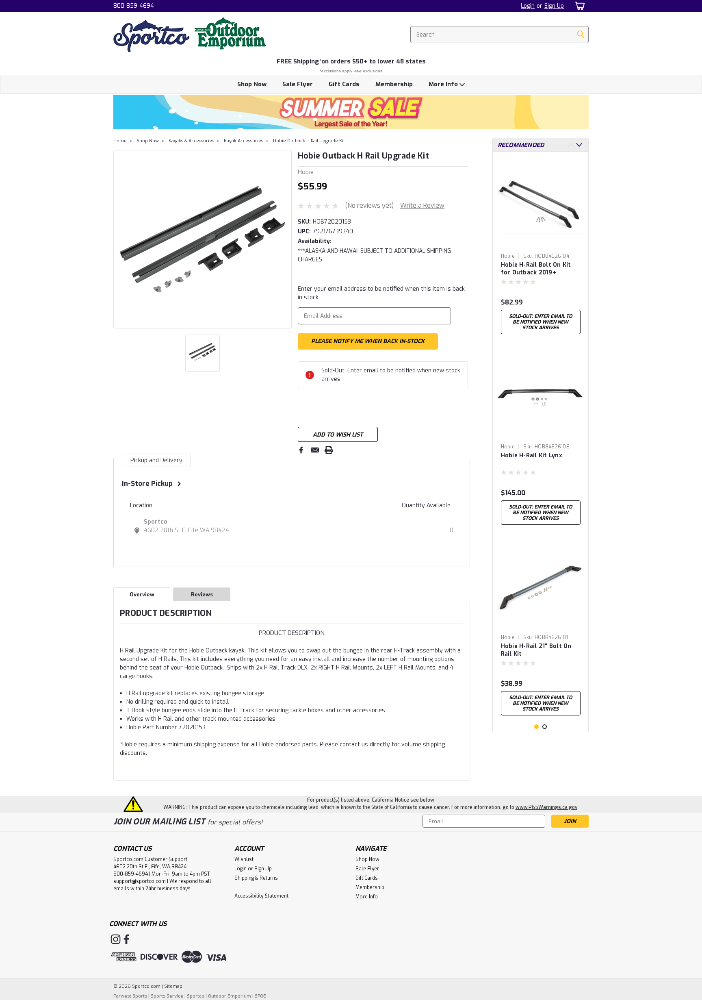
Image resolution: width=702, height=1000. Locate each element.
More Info (444, 84)
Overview (142, 594)
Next (284, 239)
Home (120, 141)
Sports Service (167, 996)
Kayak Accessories (243, 141)
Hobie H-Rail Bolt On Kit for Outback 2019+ (536, 268)
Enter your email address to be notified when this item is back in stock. (381, 293)
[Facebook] (301, 450)
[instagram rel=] (115, 939)
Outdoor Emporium (229, 996)
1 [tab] (536, 726)
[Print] (329, 450)
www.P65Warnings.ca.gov (546, 807)
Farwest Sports (130, 996)
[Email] (315, 450)
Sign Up (554, 6)
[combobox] (499, 34)
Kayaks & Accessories (191, 141)
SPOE (260, 996)
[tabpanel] (541, 248)
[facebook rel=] (126, 939)
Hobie (508, 256)
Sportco (155, 522)
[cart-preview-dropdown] (578, 5)
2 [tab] (544, 726)
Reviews (202, 594)
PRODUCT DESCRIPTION (292, 633)
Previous (120, 239)
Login (528, 6)
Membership (394, 84)
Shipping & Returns (256, 878)
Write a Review (422, 205)
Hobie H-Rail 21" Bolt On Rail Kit (536, 650)
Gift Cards (344, 84)
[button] (351, 112)
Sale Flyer (297, 84)
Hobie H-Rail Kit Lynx (531, 455)
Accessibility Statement (261, 896)
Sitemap (173, 986)
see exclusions (368, 71)
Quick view (540, 243)
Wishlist (244, 859)
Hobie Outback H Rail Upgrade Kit (309, 141)
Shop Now (251, 84)
